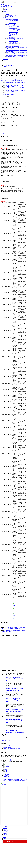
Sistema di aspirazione (11, 42)
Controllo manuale (16, 29)
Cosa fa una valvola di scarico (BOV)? (15, 56)
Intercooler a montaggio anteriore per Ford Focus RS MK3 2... (14, 679)
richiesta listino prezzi (5, 740)
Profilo (7, 14)
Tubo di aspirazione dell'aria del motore (18, 779)
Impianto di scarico (10, 24)
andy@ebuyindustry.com (6, 757)
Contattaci (5, 59)
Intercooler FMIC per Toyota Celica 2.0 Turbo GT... (14, 689)
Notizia (5, 60)
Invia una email (4, 784)
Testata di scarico (13, 33)
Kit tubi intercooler (13, 20)
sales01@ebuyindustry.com (7, 759)
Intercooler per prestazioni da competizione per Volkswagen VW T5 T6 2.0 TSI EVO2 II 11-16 (13, 628)
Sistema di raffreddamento (12, 19)
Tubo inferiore (12, 35)
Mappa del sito (6, 775)
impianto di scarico (7, 780)
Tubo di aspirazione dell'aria (19, 780)
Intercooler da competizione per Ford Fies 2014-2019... (14, 710)
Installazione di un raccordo (12, 46)
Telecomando (15, 30)
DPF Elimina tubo (13, 34)
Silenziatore (12, 37)
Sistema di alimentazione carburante (14, 38)
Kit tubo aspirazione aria (14, 43)
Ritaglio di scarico (13, 28)
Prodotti (5, 17)
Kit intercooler (12, 23)
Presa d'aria (6, 779)
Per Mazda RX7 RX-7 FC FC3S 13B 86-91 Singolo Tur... (15, 731)
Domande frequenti (7, 57)
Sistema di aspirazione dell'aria (19, 778)
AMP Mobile (6, 776)
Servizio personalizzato (11, 15)
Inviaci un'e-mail (4, 133)
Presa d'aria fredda (7, 778)
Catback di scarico (13, 32)
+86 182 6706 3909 (11, 760)
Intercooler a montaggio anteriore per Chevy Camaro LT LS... (14, 699)
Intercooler (11, 21)
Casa (4, 11)
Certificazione (9, 16)
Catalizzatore (12, 25)
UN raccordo (12, 39)
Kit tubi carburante (13, 41)
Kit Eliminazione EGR (14, 26)
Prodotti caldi (6, 774)
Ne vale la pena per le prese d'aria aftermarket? (16, 55)
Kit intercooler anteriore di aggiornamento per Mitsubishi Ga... (15, 720)
